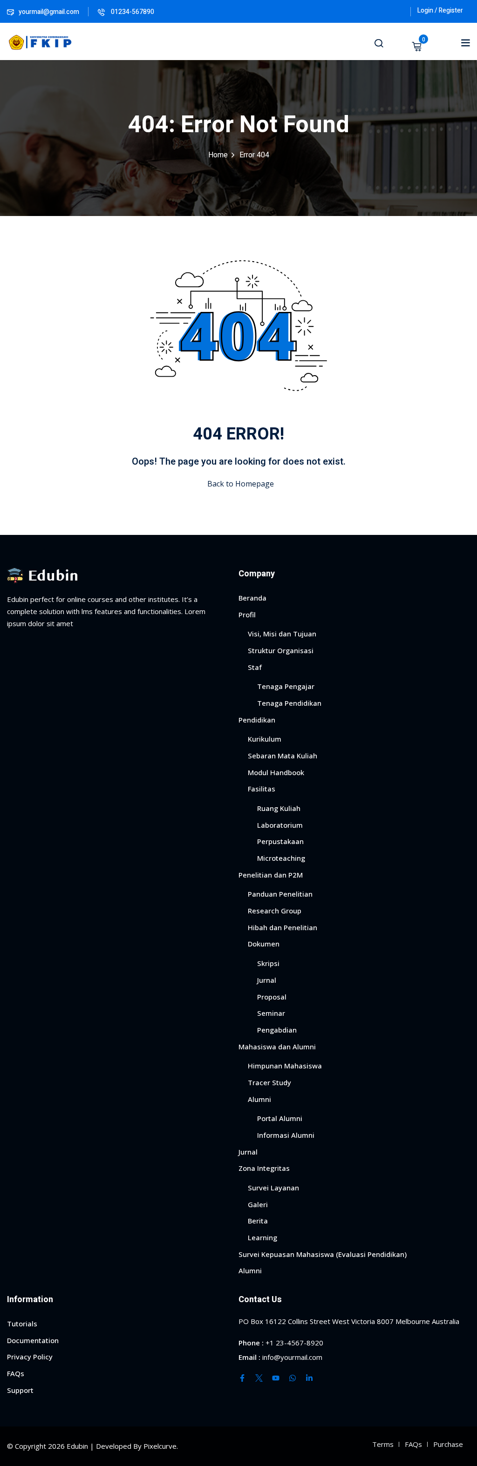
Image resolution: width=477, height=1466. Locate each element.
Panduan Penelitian (280, 894)
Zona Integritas (264, 1168)
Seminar (271, 1013)
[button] (465, 42)
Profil (247, 614)
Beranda (252, 597)
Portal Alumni (279, 1118)
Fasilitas (261, 788)
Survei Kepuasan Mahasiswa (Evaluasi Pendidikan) (322, 1254)
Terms (383, 1444)
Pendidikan (256, 719)
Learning (262, 1237)
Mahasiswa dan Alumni (277, 1046)
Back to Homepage (240, 484)
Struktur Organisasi (280, 650)
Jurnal (266, 980)
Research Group (274, 910)
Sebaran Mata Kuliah (282, 755)
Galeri (258, 1204)
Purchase (448, 1444)
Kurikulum (264, 738)
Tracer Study (269, 1082)
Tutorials (22, 1323)
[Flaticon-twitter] (259, 1378)
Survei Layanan (273, 1187)
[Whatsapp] (292, 1378)
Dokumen (263, 943)
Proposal (271, 996)
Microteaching (281, 858)
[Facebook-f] (242, 1378)
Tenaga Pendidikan (289, 703)
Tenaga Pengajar (285, 686)
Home (218, 155)
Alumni (259, 1099)
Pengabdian (277, 1029)
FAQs (15, 1373)
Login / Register (440, 10)
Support (20, 1390)
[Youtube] (275, 1378)
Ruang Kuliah (278, 808)
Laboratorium (280, 825)
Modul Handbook (276, 772)
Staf (255, 667)
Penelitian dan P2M (270, 874)
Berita (258, 1220)
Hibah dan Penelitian (282, 927)
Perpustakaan (280, 841)
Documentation (33, 1340)
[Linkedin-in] (309, 1378)
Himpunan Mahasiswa (285, 1065)
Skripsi (268, 963)
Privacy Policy (30, 1356)
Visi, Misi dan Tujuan (282, 633)
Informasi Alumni (285, 1135)
